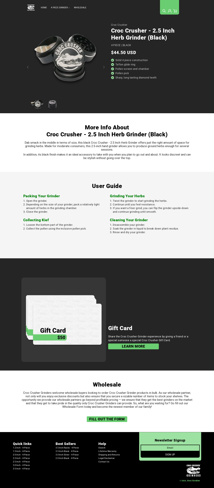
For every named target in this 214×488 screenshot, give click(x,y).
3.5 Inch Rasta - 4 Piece (67, 448)
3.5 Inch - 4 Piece (21, 469)
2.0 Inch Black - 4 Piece (67, 458)
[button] (164, 11)
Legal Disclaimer (106, 458)
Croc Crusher (193, 480)
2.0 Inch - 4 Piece (21, 455)
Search (102, 448)
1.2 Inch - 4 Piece (21, 448)
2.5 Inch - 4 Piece (21, 462)
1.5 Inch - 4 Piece (21, 451)
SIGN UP (170, 454)
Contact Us (103, 462)
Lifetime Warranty (107, 451)
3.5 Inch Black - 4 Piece (67, 451)
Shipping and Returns (109, 455)
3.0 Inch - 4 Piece (21, 465)
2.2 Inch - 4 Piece (21, 458)
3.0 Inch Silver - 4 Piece (67, 455)
